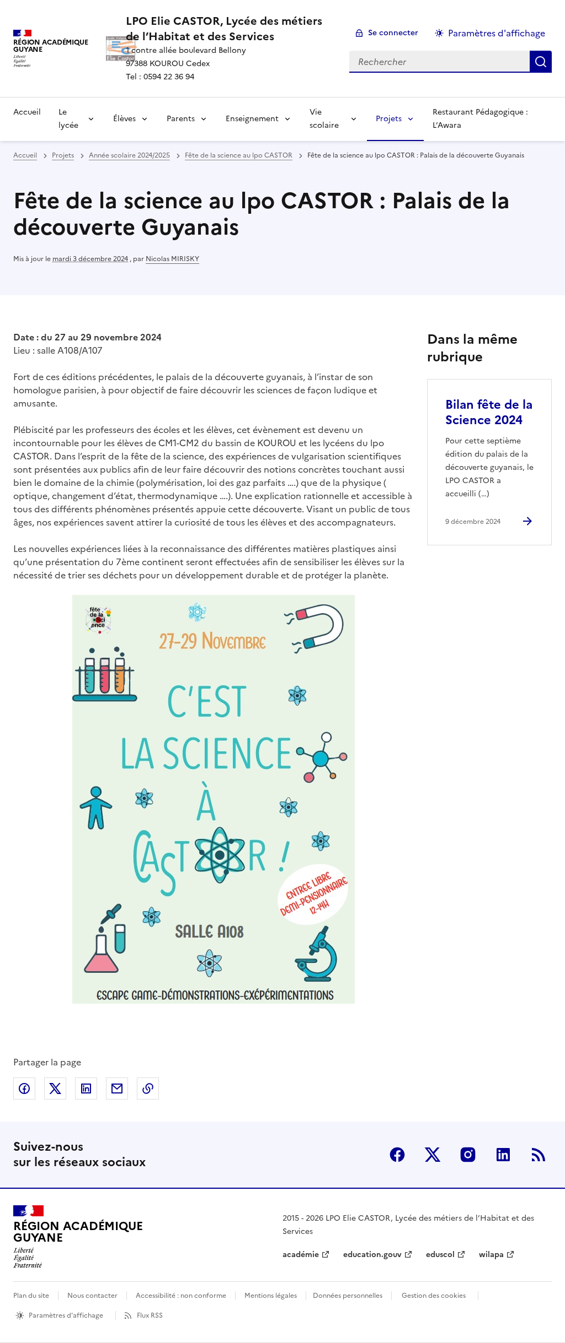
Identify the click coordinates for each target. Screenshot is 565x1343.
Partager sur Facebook (24, 1088)
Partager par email (117, 1088)
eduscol (440, 1254)
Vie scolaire (324, 118)
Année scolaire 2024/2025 (129, 155)
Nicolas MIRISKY (172, 259)
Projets (389, 118)
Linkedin (503, 1154)
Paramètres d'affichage (496, 33)
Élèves (124, 118)
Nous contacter (92, 1296)
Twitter (432, 1154)
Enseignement (252, 118)
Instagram (468, 1154)
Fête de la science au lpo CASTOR (238, 155)
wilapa (491, 1254)
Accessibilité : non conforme (181, 1296)
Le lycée (68, 118)
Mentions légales (270, 1296)
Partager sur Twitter (55, 1088)
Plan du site (31, 1296)
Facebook (397, 1154)
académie (300, 1254)
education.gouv (372, 1254)
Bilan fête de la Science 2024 (488, 412)
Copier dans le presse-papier (148, 1088)
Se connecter (393, 33)
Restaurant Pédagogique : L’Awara (480, 118)
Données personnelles (347, 1296)
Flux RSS (150, 1315)
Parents (181, 118)
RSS (538, 1154)
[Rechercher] (541, 62)
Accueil (27, 112)
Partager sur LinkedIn (86, 1088)
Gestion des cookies (434, 1296)
